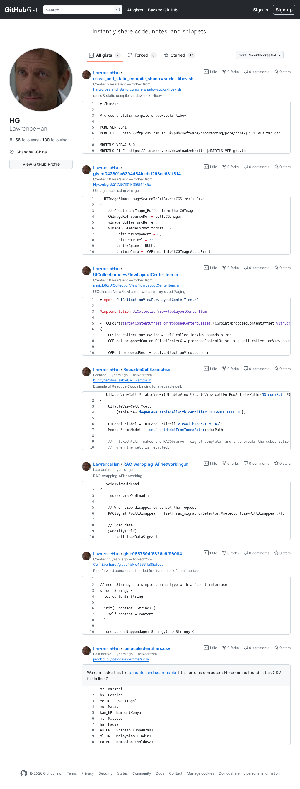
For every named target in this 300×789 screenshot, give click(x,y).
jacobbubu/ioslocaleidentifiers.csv (121, 659)
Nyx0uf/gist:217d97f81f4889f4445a (122, 184)
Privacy (87, 773)
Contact (175, 773)
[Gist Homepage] (21, 9)
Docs (160, 773)
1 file (213, 72)
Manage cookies (200, 773)
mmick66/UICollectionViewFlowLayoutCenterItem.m (136, 285)
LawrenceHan (106, 72)
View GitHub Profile (41, 164)
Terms (72, 773)
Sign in (260, 10)
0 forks (232, 72)
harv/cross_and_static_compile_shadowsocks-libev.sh (137, 89)
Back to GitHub (163, 9)
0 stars (285, 72)
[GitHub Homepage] (23, 773)
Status (122, 773)
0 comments (258, 72)
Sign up (284, 10)
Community (141, 773)
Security (105, 773)
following (55, 139)
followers (27, 139)
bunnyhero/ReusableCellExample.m (122, 380)
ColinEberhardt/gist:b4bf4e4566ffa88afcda (128, 564)
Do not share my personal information (249, 773)
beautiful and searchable (152, 672)
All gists (135, 9)
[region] (186, 127)
